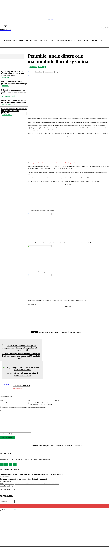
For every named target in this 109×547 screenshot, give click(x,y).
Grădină (5, 77)
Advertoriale (7, 115)
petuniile (65, 332)
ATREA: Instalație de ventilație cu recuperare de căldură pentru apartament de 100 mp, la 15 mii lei (21, 356)
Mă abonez (54, 506)
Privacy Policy (14, 509)
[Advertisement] (68, 149)
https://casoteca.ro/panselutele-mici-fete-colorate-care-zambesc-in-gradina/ (53, 163)
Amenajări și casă (8, 96)
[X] (83, 71)
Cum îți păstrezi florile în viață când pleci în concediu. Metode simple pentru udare (12, 73)
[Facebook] (77, 71)
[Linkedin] (100, 71)
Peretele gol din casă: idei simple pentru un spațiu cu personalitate (13, 101)
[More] (106, 71)
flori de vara (43, 332)
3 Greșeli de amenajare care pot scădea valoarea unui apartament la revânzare (13, 92)
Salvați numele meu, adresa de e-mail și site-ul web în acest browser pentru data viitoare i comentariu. (23, 407)
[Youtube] (15, 464)
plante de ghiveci (75, 332)
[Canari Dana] (29, 72)
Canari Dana (38, 72)
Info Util (5, 86)
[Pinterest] (89, 71)
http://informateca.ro (17, 388)
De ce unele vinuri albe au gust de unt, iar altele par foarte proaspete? (14, 111)
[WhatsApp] (94, 71)
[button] (102, 40)
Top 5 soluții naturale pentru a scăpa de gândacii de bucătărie (22, 374)
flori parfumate (54, 332)
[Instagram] (6, 464)
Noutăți (42, 67)
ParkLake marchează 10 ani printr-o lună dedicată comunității (14, 82)
